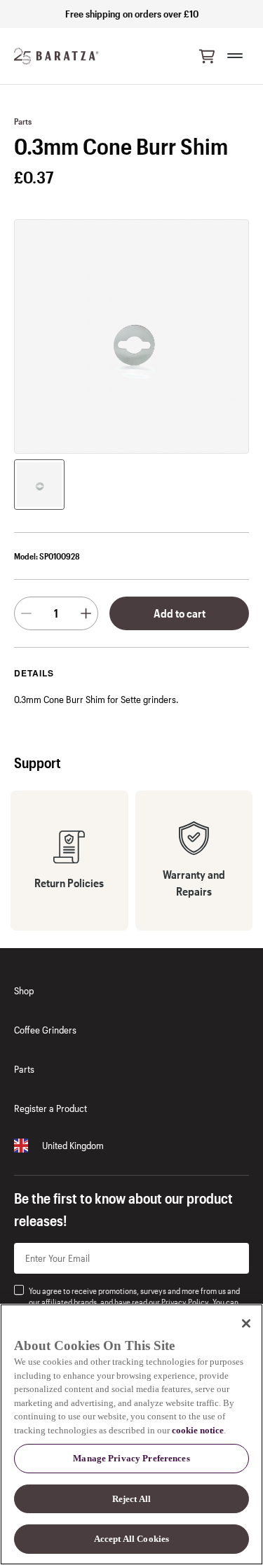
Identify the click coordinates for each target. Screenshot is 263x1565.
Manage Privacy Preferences (131, 1458)
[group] (39, 484)
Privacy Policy (185, 1302)
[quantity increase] (86, 613)
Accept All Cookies (131, 1538)
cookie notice (198, 1430)
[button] (207, 56)
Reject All (131, 1499)
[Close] (246, 1323)
